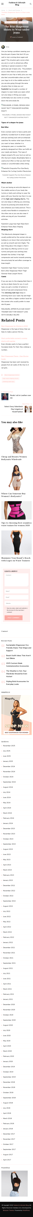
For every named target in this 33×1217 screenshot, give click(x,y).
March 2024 (7, 813)
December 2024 (9, 766)
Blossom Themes (8, 1210)
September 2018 (9, 1098)
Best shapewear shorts (12, 375)
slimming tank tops (8, 381)
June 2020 (7, 1036)
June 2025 (7, 756)
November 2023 (9, 834)
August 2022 (8, 906)
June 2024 (7, 797)
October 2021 (8, 958)
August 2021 (8, 968)
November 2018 (9, 1087)
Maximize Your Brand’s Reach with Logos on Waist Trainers (15, 559)
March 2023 (7, 870)
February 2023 (8, 875)
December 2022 (9, 885)
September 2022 (9, 901)
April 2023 (7, 865)
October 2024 (8, 777)
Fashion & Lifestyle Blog (17, 3)
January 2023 (8, 880)
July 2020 (6, 1030)
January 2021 (8, 999)
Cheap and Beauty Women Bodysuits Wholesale (14, 458)
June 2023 (7, 854)
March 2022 (7, 932)
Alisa (7, 47)
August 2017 (8, 1155)
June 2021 (7, 979)
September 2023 (9, 844)
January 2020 (8, 1061)
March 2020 (7, 1051)
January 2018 (8, 1129)
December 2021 (9, 948)
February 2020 (8, 1056)
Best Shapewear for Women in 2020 (14, 326)
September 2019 (9, 1077)
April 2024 (7, 808)
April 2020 (7, 1046)
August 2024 (8, 787)
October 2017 (8, 1144)
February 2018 (8, 1123)
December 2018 (9, 1082)
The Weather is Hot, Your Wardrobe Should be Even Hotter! (16, 674)
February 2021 (8, 994)
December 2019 (9, 1067)
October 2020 (8, 1015)
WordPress (26, 1210)
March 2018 (7, 1118)
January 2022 (8, 942)
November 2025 (9, 746)
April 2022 (7, 927)
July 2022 (6, 911)
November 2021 (9, 953)
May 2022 (6, 922)
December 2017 (9, 1134)
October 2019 (8, 1072)
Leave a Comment (17, 37)
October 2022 (8, 896)
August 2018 (8, 1103)
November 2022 (9, 891)
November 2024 (9, 772)
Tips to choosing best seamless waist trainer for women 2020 (16, 524)
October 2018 (8, 1092)
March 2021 (7, 989)
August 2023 (8, 849)
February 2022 (8, 937)
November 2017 (9, 1139)
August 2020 (8, 1025)
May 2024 (6, 803)
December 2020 (9, 1004)
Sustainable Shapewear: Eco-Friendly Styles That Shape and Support (18, 648)
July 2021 (6, 973)
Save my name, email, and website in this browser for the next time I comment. (17, 610)
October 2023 (8, 839)
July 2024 (6, 792)
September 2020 (9, 1020)
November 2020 (9, 1010)
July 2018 (6, 1108)
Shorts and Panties (11, 22)
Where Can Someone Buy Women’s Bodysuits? (13, 495)
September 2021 (9, 963)
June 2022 (7, 917)
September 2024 (9, 782)
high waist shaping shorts (10, 378)
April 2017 (7, 1160)
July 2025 (6, 751)
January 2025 (8, 761)
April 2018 (7, 1113)
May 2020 (6, 1041)
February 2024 (8, 818)
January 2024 (8, 823)
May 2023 (6, 860)
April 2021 (7, 984)
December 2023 (9, 828)
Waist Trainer (23, 22)
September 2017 (9, 1149)
